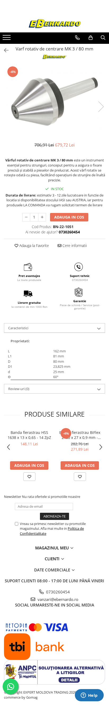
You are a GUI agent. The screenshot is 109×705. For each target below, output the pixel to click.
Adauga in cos (69, 217)
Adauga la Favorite (33, 245)
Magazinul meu (52, 547)
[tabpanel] (54, 101)
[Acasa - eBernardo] (54, 23)
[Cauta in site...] (103, 37)
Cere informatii (74, 245)
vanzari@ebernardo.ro (57, 599)
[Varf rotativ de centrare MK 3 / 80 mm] (54, 101)
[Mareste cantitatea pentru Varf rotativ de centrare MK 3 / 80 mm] (42, 217)
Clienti (53, 558)
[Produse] (7, 39)
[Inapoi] (4, 50)
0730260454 (57, 592)
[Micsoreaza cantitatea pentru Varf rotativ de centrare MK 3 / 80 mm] (26, 217)
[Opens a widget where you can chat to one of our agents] (89, 695)
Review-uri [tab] (18, 388)
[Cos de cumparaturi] (90, 37)
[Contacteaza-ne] (77, 37)
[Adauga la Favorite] (29, 476)
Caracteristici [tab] (18, 328)
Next (101, 106)
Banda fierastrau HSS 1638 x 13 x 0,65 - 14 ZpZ (29, 435)
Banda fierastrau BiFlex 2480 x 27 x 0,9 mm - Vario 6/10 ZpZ (79, 435)
